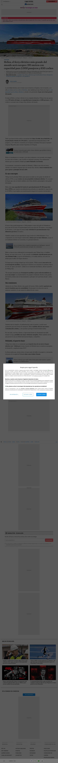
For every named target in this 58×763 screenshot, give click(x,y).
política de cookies (38, 375)
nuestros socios (22, 370)
